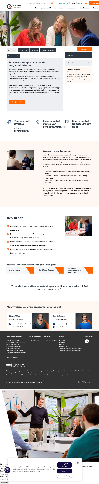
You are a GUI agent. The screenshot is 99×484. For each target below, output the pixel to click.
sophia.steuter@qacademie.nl (66, 324)
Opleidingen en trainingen (14, 336)
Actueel (73, 3)
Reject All (64, 471)
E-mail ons (71, 63)
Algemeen (11, 50)
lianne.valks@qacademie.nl (21, 324)
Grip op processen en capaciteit (15, 342)
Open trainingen (34, 340)
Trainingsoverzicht (43, 8)
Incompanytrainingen (50, 340)
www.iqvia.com (68, 375)
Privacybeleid (63, 346)
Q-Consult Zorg (64, 3)
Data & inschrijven (48, 50)
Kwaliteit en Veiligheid (12, 340)
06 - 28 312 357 (61, 327)
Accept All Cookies (64, 465)
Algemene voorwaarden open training (70, 348)
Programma (24, 50)
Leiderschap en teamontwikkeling (16, 352)
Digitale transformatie (12, 344)
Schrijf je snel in (17, 102)
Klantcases (84, 8)
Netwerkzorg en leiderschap (14, 346)
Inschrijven (84, 49)
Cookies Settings (64, 476)
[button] (7, 470)
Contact (80, 3)
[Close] (78, 463)
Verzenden (5, 482)
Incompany (47, 336)
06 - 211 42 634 (17, 327)
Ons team (62, 342)
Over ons (62, 336)
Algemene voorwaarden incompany (70, 350)
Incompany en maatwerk (65, 8)
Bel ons (70, 55)
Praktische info (13, 56)
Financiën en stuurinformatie (14, 350)
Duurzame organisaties (13, 348)
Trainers (35, 50)
